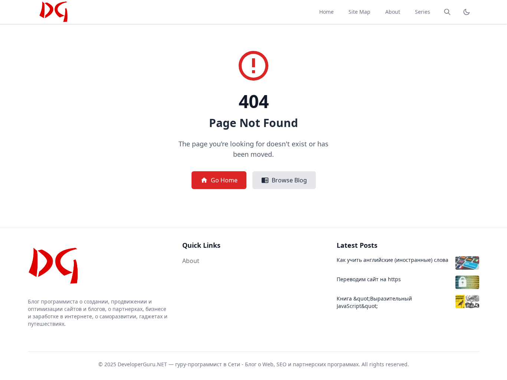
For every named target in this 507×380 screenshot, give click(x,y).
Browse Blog (289, 180)
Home (326, 11)
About (392, 11)
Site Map (359, 11)
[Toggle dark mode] (466, 12)
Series (422, 11)
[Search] (447, 12)
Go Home (224, 180)
